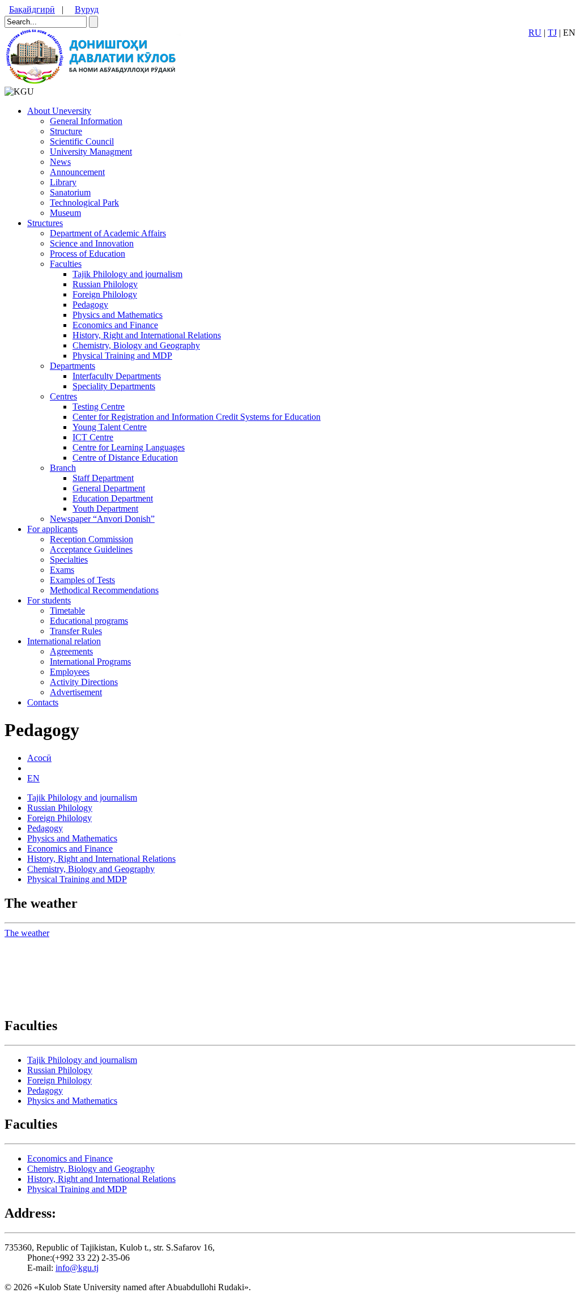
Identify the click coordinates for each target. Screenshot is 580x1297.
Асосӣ (39, 758)
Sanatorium (70, 192)
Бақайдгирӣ (32, 9)
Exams (62, 570)
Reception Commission (91, 539)
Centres (63, 396)
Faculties (66, 264)
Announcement (77, 172)
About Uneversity (59, 111)
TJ (552, 32)
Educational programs (89, 621)
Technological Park (84, 202)
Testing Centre (98, 406)
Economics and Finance (115, 325)
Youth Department (105, 508)
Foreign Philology (104, 294)
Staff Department (103, 478)
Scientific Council (82, 141)
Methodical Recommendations (104, 590)
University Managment (91, 151)
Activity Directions (84, 682)
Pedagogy (90, 304)
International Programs (90, 661)
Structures (45, 223)
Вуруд (87, 9)
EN (33, 778)
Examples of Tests (82, 580)
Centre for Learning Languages (128, 447)
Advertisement (76, 692)
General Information (86, 121)
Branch (63, 468)
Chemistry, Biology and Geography (136, 345)
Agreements (71, 651)
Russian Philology (105, 284)
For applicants (52, 529)
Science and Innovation (92, 243)
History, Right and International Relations (146, 335)
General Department (108, 488)
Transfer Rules (76, 631)
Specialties (69, 559)
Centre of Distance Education (125, 457)
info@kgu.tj (77, 1268)
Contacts (42, 702)
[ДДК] (93, 81)
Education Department (112, 498)
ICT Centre (92, 437)
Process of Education (87, 253)
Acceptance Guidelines (91, 549)
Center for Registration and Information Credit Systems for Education (196, 417)
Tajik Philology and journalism (127, 274)
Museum (65, 213)
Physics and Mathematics (117, 315)
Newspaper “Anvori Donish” (102, 519)
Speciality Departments (113, 386)
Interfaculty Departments (116, 376)
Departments (72, 366)
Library (63, 182)
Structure (66, 131)
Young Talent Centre (109, 427)
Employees (69, 672)
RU (534, 32)
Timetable (67, 610)
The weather (27, 933)
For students (49, 600)
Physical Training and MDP (122, 355)
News (60, 162)
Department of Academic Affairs (108, 233)
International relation (64, 641)
